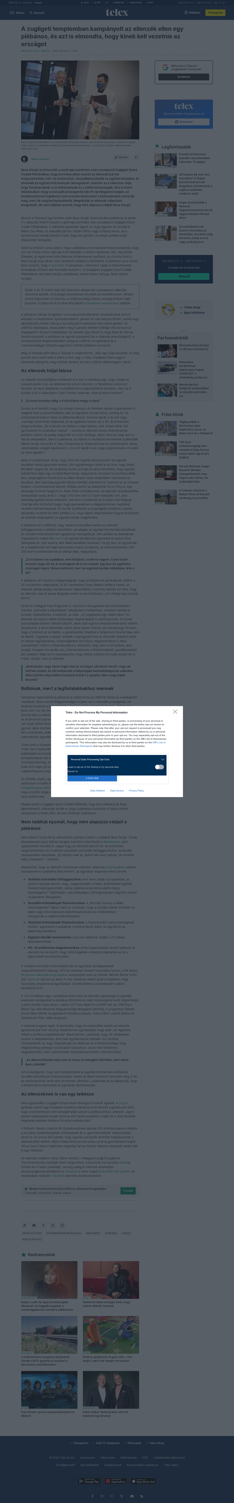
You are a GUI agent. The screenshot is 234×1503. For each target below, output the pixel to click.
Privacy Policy (136, 790)
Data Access (117, 790)
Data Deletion (97, 790)
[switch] (159, 767)
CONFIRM (92, 778)
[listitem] (115, 759)
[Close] (176, 713)
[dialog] (117, 751)
